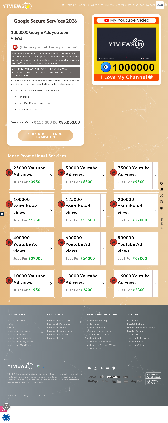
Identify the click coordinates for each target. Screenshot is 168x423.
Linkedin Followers (138, 338)
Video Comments (97, 327)
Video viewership (97, 320)
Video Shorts (94, 338)
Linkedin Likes (135, 341)
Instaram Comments (19, 338)
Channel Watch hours (99, 334)
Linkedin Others (136, 345)
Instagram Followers (19, 331)
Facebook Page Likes (59, 320)
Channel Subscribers (99, 331)
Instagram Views (17, 334)
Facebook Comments (59, 331)
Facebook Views (56, 327)
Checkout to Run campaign (45, 135)
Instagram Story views (20, 341)
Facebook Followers (59, 334)
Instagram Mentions (19, 345)
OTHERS (133, 314)
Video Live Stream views (101, 345)
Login (160, 5)
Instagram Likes (16, 320)
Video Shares (95, 348)
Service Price (22, 122)
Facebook (55, 314)
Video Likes (94, 324)
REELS (10, 327)
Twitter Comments (138, 331)
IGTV (10, 324)
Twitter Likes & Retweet (141, 327)
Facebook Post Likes (59, 324)
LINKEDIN (132, 334)
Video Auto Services (99, 341)
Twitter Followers (137, 324)
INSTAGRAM (16, 314)
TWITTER (132, 320)
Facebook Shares (57, 338)
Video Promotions (102, 314)
